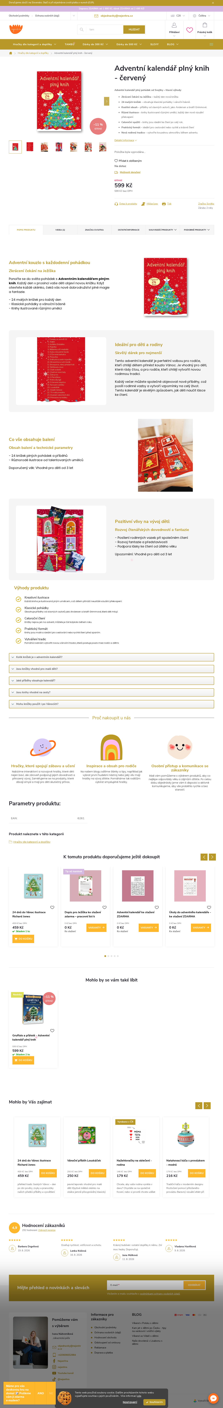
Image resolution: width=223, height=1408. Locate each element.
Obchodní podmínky (19, 15)
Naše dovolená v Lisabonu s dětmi (147, 1342)
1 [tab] (105, 956)
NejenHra (63, 1361)
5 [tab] (118, 956)
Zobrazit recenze (46, 1230)
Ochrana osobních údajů (47, 15)
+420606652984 (67, 1355)
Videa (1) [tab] (60, 229)
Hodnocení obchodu (105, 1337)
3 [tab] (111, 956)
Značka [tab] (94, 229)
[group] (37, 1157)
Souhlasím (156, 1402)
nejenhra (62, 1367)
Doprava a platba (103, 1352)
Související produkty (161, 229)
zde (139, 1396)
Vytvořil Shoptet (206, 1400)
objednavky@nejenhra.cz (69, 1347)
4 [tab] (115, 956)
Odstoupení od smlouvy (107, 1342)
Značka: (206, 203)
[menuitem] (35, 44)
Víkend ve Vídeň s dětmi (145, 1336)
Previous (204, 857)
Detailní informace (124, 140)
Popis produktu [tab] (26, 229)
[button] (213, 1398)
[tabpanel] (33, 908)
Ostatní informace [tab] (128, 229)
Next (212, 857)
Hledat (134, 29)
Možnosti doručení (130, 172)
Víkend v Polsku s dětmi (145, 1323)
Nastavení (130, 1402)
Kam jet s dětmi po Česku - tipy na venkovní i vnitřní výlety (149, 1329)
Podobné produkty (195, 229)
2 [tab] (108, 956)
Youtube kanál (66, 1373)
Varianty (94, 927)
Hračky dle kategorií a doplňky (31, 842)
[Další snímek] (106, 101)
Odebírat (194, 1285)
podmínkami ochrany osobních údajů (160, 1293)
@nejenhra (64, 1379)
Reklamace (100, 1347)
